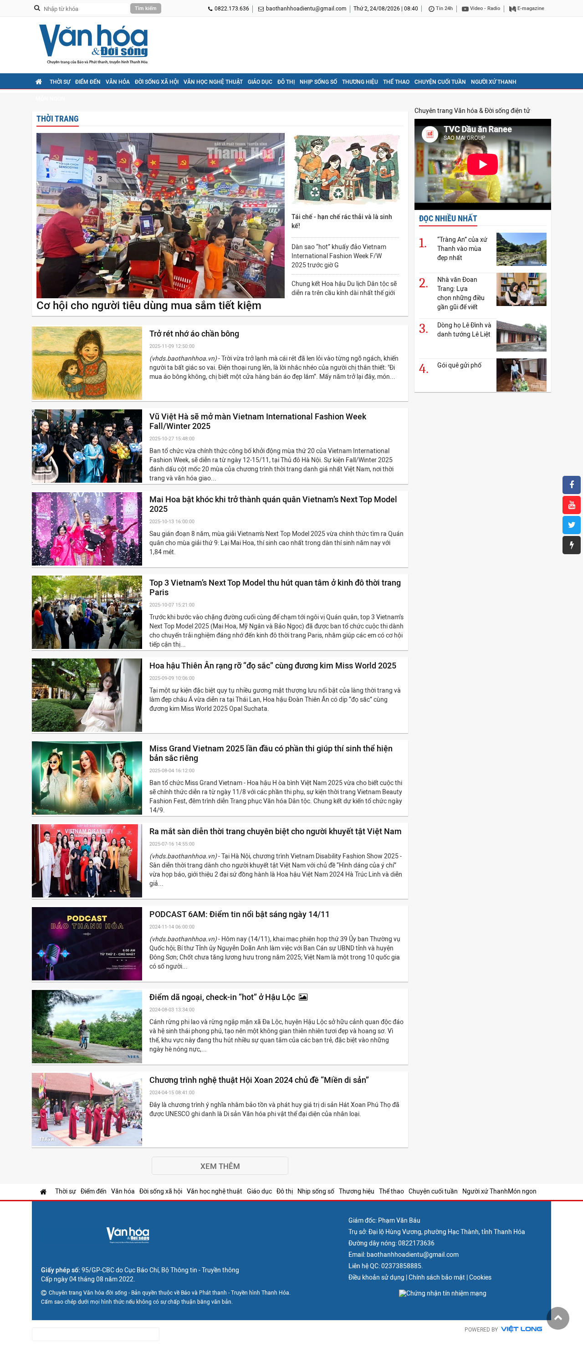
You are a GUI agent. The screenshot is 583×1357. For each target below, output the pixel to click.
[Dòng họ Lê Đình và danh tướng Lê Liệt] (521, 335)
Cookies (480, 1277)
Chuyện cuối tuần (440, 82)
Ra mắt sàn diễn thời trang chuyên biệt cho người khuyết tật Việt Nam (276, 831)
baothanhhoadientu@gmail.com (306, 8)
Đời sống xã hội (157, 82)
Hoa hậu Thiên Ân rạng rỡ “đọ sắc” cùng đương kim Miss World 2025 (273, 665)
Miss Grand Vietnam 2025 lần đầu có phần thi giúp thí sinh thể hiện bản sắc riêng (271, 753)
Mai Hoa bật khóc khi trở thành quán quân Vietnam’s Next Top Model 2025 (273, 504)
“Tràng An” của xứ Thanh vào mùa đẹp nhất (462, 248)
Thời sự (60, 82)
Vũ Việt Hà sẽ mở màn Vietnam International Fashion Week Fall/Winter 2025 (257, 421)
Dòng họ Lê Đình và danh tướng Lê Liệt (464, 329)
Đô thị (286, 82)
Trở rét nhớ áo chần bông (195, 333)
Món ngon (50, 99)
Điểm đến (88, 82)
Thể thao (396, 82)
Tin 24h (444, 8)
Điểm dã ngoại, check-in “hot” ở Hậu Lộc (224, 997)
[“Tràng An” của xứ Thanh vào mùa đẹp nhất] (521, 249)
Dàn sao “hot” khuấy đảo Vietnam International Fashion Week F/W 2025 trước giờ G (339, 256)
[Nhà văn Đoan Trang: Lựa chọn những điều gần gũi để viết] (521, 289)
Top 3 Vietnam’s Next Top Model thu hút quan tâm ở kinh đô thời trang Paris (275, 587)
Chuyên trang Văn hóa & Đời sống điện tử (472, 110)
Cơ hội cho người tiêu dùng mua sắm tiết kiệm (148, 305)
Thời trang (57, 118)
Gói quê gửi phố (459, 365)
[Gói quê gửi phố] (521, 375)
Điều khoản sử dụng (376, 1277)
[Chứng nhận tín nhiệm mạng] (442, 1293)
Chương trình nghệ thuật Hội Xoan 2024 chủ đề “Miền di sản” (260, 1080)
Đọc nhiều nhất (448, 218)
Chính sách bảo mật (437, 1277)
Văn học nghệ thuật (213, 82)
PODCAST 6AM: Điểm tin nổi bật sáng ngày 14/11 (240, 914)
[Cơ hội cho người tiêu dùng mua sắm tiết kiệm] (160, 216)
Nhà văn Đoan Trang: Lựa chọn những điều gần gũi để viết (461, 293)
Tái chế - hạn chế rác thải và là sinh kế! (342, 221)
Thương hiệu (360, 82)
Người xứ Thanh (494, 82)
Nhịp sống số (318, 82)
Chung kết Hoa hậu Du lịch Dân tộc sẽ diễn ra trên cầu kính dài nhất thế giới (344, 288)
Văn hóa (118, 82)
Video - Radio (484, 8)
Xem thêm (220, 1166)
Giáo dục (260, 82)
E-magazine (530, 8)
